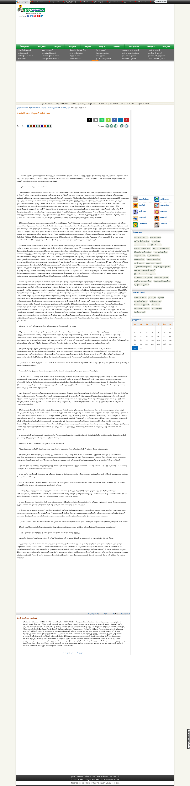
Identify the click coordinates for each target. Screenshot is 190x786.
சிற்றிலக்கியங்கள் (76, 59)
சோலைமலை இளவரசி (141, 305)
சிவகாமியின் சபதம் (140, 301)
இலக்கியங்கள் (24, 46)
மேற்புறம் (80, 653)
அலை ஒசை (156, 305)
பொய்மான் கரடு (139, 312)
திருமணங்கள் (113, 2)
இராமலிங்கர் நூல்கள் (129, 59)
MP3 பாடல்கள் (141, 2)
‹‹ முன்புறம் (92, 614)
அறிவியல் (58, 46)
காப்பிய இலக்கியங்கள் (25, 56)
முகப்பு (73, 653)
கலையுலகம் (166, 46)
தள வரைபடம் (114, 776)
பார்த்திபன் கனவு (155, 301)
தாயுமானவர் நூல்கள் (129, 56)
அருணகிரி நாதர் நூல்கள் (130, 50)
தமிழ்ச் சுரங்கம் (24, 2)
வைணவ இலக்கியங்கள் (50, 56)
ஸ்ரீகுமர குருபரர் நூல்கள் (130, 53)
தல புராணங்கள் (47, 50)
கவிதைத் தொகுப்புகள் (88, 104)
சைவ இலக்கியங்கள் (49, 53)
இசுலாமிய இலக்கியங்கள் (78, 50)
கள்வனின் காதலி (140, 298)
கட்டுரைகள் (103, 104)
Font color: (20, 126)
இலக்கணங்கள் (23, 53)
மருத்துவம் (117, 46)
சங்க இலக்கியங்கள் (24, 50)
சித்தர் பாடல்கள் (75, 56)
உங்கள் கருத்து (90, 776)
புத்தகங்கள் (127, 2)
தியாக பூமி (152, 298)
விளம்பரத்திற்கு (102, 776)
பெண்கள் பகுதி (134, 46)
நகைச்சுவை (151, 46)
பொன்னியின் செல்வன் (142, 308)
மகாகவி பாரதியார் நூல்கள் (143, 277)
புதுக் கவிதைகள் (47, 104)
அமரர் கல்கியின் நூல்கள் (156, 59)
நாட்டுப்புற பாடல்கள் (127, 104)
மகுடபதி (161, 298)
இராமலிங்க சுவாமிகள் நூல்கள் (144, 274)
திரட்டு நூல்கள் (101, 50)
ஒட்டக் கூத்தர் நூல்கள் (103, 59)
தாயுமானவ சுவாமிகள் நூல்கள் (144, 270)
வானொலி (85, 2)
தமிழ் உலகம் (41, 46)
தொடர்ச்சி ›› (125, 614)
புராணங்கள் (22, 59)
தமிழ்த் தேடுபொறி (70, 2)
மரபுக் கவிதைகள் (62, 104)
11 (119, 614)
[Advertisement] (121, 24)
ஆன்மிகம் (88, 46)
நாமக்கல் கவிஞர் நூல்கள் (157, 56)
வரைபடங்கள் (54, 2)
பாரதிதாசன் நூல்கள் (155, 53)
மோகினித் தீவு (65, 108)
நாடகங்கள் (114, 104)
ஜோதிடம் (102, 46)
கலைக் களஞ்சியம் (39, 2)
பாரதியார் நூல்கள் (154, 50)
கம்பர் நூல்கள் (100, 56)
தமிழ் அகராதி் (98, 2)
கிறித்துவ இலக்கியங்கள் (50, 59)
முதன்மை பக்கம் (23, 108)
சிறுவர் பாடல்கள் (143, 104)
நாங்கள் (80, 776)
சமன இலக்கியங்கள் (76, 53)
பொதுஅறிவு (72, 46)
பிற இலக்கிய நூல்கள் (141, 285)
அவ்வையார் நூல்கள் (102, 53)
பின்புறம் (66, 653)
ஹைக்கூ (74, 104)
